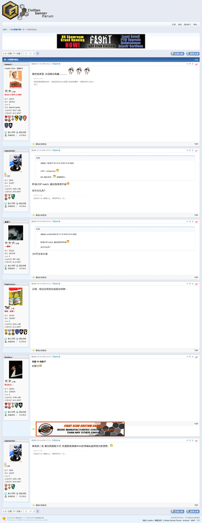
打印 (196, 60)
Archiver (186, 520)
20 (196, 357)
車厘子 (7, 222)
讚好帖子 (187, 25)
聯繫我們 (158, 520)
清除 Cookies (148, 520)
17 (196, 150)
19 (196, 284)
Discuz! (18, 518)
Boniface (8, 357)
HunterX (8, 64)
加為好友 (11, 135)
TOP (196, 144)
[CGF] (28, 21)
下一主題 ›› (17, 53)
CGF (5, 30)
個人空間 (11, 132)
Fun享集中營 (16, 30)
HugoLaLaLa (10, 284)
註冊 (174, 25)
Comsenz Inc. (39, 518)
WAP (193, 520)
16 (196, 64)
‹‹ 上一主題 (7, 53)
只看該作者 (55, 64)
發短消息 (22, 132)
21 (196, 440)
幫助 (195, 25)
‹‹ (30, 53)
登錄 (180, 25)
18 (196, 222)
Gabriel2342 (10, 151)
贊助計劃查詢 (41, 144)
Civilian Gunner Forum (172, 520)
